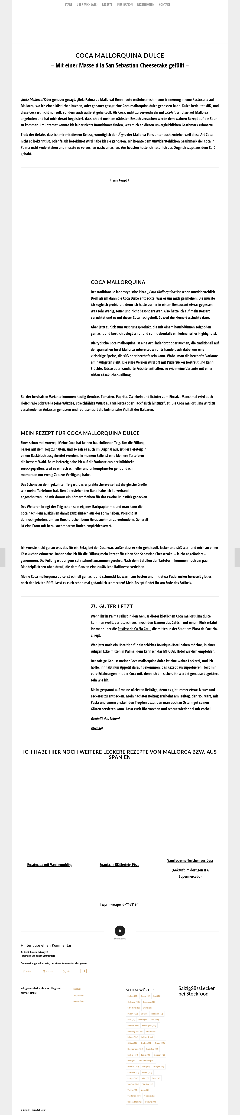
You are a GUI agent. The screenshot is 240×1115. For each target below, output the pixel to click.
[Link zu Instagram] (220, 14)
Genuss (160, 1043)
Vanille (133, 1090)
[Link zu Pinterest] (225, 14)
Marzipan (159, 1054)
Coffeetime (134, 1007)
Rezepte (133, 1078)
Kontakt (76, 988)
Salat (145, 1078)
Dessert (133, 1013)
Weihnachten (135, 1101)
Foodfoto (133, 1025)
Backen (133, 996)
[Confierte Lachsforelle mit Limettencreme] (2, 557)
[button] (31, 971)
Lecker (146, 1054)
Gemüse (146, 1043)
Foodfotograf (149, 1025)
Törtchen (147, 1084)
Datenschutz (79, 1001)
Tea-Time (133, 1084)
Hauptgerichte (135, 1049)
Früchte (133, 1037)
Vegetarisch (134, 1095)
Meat (131, 1060)
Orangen (159, 1066)
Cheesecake (149, 1002)
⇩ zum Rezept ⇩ (120, 180)
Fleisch (142, 1019)
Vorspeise (149, 1095)
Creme (147, 1007)
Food (155, 1019)
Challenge (134, 1002)
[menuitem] (68, 4)
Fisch (131, 1019)
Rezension (133, 1072)
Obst (146, 1066)
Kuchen (133, 1054)
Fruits (150, 1031)
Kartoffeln (152, 1049)
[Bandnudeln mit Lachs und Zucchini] (237, 557)
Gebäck (132, 1043)
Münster (133, 1066)
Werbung (151, 1101)
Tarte (156, 1078)
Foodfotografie (135, 1031)
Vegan (145, 1090)
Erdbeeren (157, 1013)
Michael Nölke (146, 1060)
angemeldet (38, 963)
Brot (156, 996)
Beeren (145, 996)
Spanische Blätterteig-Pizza (119, 864)
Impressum (78, 995)
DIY (144, 1013)
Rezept (147, 1072)
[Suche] (175, 4)
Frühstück (147, 1037)
